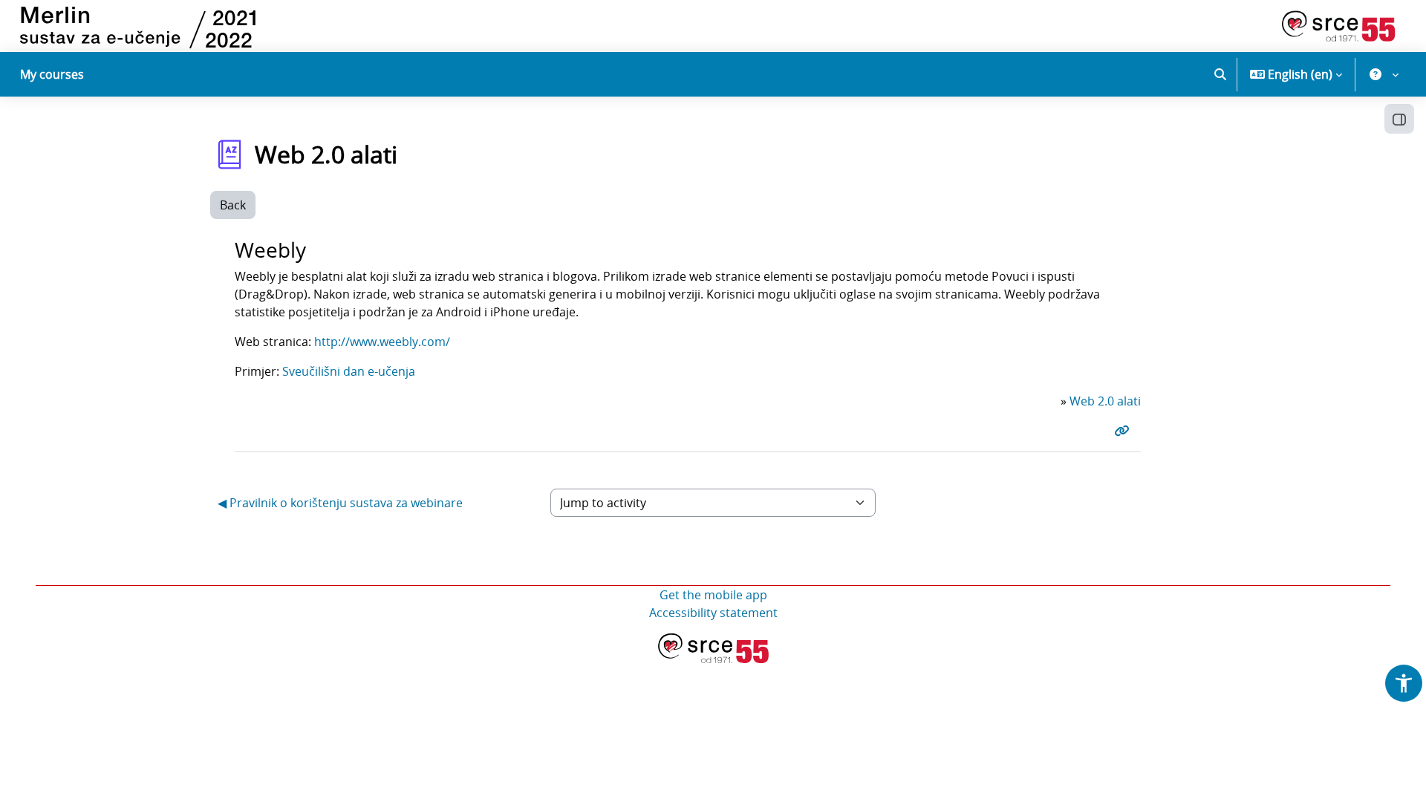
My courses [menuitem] (52, 74)
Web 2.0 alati (1105, 401)
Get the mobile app (713, 595)
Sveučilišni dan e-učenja (348, 371)
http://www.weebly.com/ (382, 341)
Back (233, 205)
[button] (1220, 74)
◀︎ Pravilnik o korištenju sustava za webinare (340, 503)
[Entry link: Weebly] (1124, 431)
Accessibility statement (713, 612)
